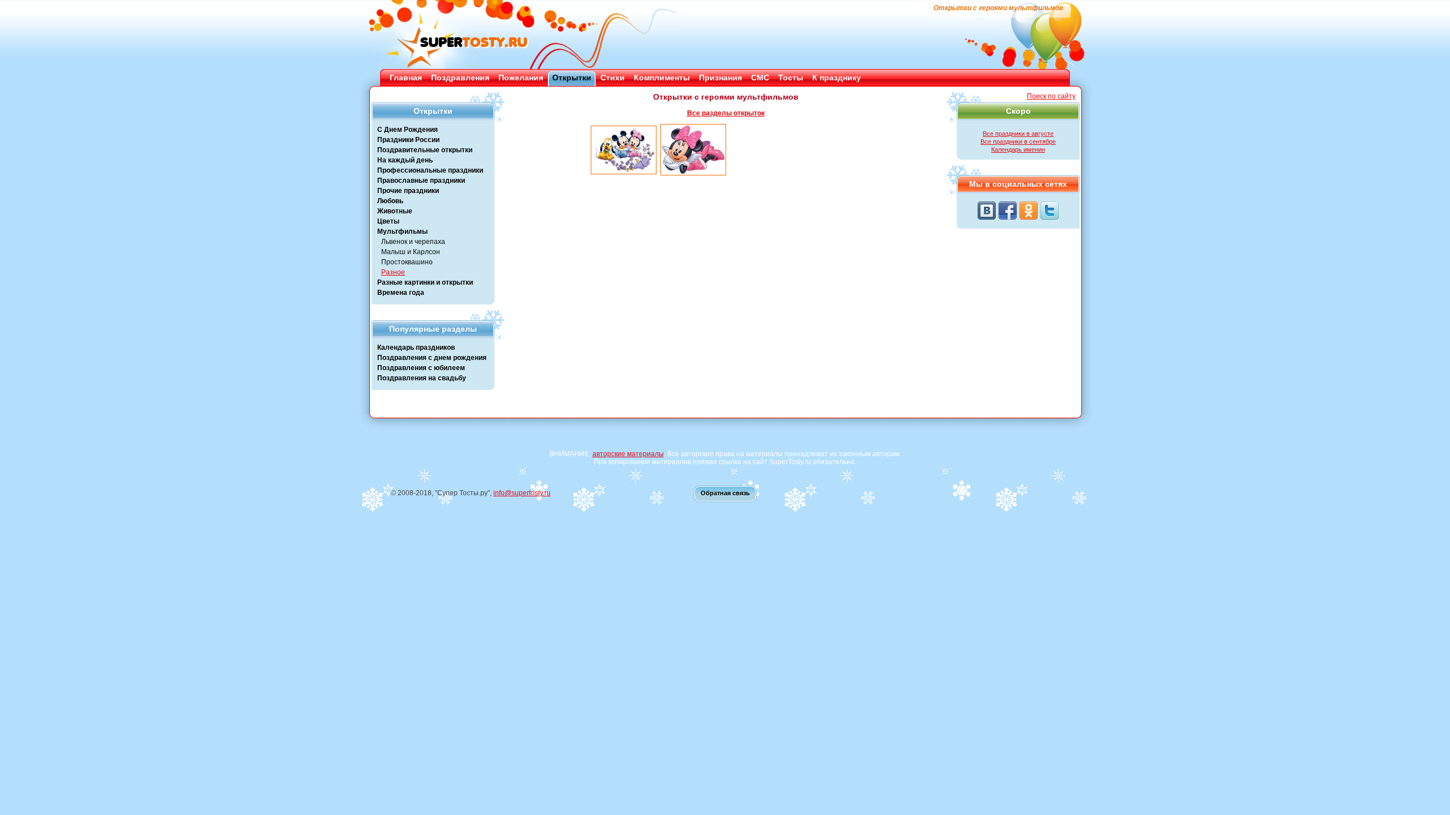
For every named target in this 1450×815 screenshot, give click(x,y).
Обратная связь (725, 493)
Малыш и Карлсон (410, 252)
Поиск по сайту (1051, 96)
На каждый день (405, 160)
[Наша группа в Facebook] (1008, 210)
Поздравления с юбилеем (421, 368)
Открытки (571, 77)
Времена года (400, 293)
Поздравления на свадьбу (421, 378)
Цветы (388, 221)
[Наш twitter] (1049, 210)
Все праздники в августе (1018, 133)
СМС (760, 77)
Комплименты (662, 77)
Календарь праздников (416, 347)
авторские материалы (628, 454)
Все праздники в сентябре (1018, 141)
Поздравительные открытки (424, 150)
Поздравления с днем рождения (432, 358)
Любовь (390, 201)
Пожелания (520, 77)
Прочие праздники (408, 191)
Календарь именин (1018, 149)
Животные (394, 211)
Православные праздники (421, 181)
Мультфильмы (402, 231)
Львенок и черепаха (413, 242)
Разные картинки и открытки (425, 282)
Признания (720, 77)
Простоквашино (407, 262)
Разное (393, 272)
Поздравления (460, 77)
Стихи (612, 77)
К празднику (836, 77)
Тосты (790, 77)
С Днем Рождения (407, 130)
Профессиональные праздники (430, 170)
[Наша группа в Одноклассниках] (1029, 210)
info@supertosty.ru (522, 493)
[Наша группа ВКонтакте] (987, 210)
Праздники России (408, 140)
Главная (406, 77)
